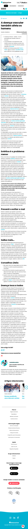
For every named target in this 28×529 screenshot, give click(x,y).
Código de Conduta (14, 432)
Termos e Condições (14, 425)
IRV (24, 259)
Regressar (4, 18)
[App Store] (14, 468)
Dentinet (14, 455)
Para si (6, 5)
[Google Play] (14, 473)
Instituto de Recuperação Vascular (15, 178)
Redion (14, 458)
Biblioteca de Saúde (11, 13)
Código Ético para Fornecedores (14, 435)
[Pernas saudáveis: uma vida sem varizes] (12, 388)
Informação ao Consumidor (14, 437)
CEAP (12, 244)
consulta (13, 304)
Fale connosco (14, 444)
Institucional (20, 5)
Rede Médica (14, 414)
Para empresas (13, 5)
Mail (23, 18)
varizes (6, 96)
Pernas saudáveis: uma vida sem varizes (11, 397)
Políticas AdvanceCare (14, 430)
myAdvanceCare (14, 418)
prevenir (12, 46)
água (10, 280)
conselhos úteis (19, 49)
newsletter (2, 356)
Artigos (20, 13)
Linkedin (21, 18)
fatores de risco (14, 109)
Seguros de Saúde (14, 411)
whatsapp (26, 18)
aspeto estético (17, 135)
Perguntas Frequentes (14, 448)
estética (13, 158)
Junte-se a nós (14, 446)
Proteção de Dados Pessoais (14, 428)
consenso (23, 94)
